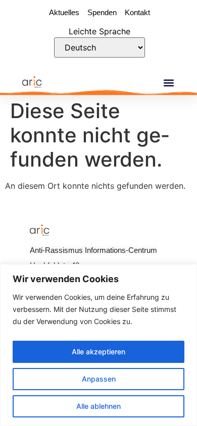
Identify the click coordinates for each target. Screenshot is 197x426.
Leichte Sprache (99, 31)
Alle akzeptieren (98, 351)
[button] (168, 82)
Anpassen (99, 379)
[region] (98, 345)
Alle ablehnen (98, 406)
